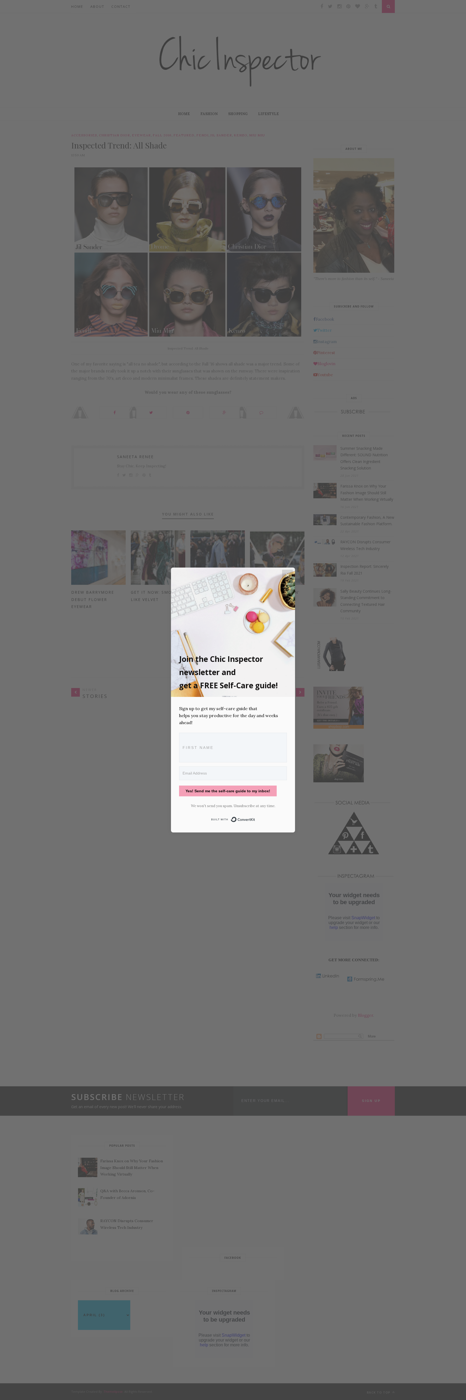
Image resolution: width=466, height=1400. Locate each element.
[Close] (287, 575)
